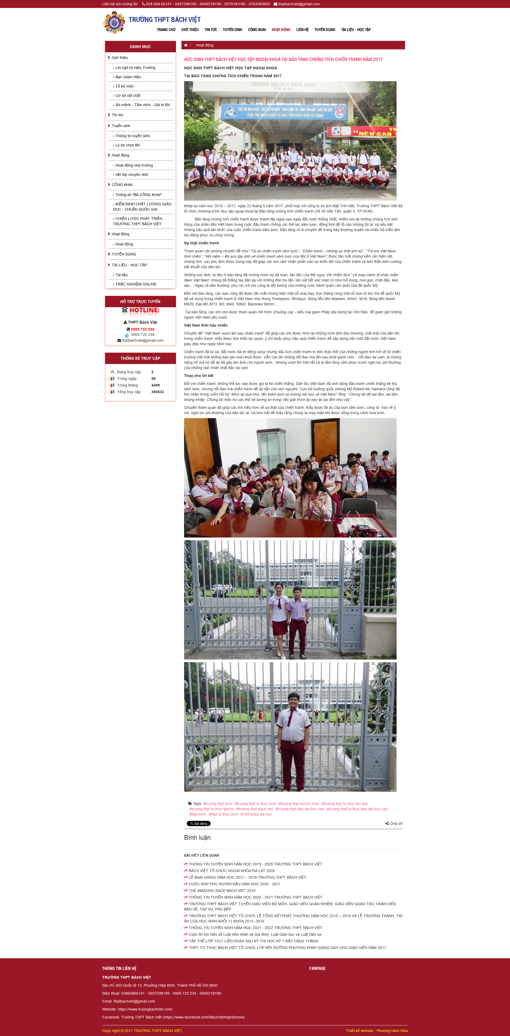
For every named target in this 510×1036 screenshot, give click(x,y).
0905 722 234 (143, 334)
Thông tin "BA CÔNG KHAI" (139, 195)
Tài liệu (122, 275)
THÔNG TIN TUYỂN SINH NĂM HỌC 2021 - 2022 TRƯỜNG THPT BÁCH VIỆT (255, 928)
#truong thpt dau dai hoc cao (300, 809)
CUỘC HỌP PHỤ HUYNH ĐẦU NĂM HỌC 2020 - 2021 (234, 884)
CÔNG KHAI (257, 29)
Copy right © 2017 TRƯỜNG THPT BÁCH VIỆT (142, 1031)
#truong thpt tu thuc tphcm (211, 809)
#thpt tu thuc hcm (223, 814)
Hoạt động (281, 29)
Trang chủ (166, 29)
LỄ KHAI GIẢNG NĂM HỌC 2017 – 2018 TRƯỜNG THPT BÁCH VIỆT (247, 877)
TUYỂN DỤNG (324, 29)
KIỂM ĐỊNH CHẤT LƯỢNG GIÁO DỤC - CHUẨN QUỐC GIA (142, 206)
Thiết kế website (359, 1031)
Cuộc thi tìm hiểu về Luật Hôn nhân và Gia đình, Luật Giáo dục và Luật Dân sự (254, 934)
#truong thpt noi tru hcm (299, 803)
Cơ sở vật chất (128, 95)
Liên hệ (302, 29)
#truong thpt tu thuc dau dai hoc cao (357, 809)
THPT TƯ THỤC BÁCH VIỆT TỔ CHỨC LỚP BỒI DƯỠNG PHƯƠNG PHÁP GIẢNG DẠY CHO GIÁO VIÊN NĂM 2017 (287, 948)
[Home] (113, 22)
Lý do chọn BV (128, 145)
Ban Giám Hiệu (128, 77)
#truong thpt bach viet (254, 809)
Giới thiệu (190, 29)
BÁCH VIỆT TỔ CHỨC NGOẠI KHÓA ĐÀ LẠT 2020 (231, 871)
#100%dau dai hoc (256, 814)
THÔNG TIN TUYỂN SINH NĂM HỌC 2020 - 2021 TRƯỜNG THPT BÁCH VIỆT (255, 897)
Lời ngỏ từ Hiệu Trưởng (135, 68)
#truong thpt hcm (217, 803)
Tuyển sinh (232, 29)
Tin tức (211, 29)
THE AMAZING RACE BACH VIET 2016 (222, 890)
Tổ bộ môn (125, 86)
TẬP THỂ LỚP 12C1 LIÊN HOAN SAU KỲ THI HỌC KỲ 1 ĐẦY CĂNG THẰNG (253, 941)
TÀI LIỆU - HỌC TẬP (356, 29)
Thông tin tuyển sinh (133, 136)
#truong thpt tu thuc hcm (255, 803)
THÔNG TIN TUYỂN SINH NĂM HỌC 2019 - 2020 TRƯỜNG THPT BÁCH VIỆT (255, 864)
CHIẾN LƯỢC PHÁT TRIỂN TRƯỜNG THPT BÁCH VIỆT (137, 221)
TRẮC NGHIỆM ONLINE (136, 284)
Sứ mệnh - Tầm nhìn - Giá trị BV (143, 105)
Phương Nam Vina (392, 1031)
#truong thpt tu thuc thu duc (345, 803)
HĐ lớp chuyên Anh (132, 174)
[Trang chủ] (184, 45)
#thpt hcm (197, 814)
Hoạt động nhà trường (134, 165)
